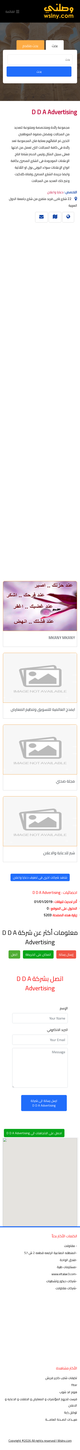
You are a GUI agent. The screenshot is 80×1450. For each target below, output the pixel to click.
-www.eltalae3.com (64, 1274)
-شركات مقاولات (66, 1288)
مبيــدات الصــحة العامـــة (61, 1419)
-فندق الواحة (68, 1260)
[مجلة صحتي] (40, 749)
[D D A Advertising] (55, 216)
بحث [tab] (55, 46)
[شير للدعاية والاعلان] (40, 821)
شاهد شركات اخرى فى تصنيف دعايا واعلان (40, 877)
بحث (39, 71)
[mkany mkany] (40, 606)
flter (74, 1385)
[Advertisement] (41, 400)
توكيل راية (70, 1412)
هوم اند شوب (68, 1392)
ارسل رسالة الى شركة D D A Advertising (44, 1103)
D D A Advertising (54, 112)
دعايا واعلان (55, 192)
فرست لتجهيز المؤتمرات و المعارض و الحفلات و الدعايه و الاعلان (41, 1402)
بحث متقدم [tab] (30, 46)
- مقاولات (70, 1246)
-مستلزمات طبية (67, 1267)
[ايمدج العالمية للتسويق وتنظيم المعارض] (40, 678)
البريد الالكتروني (57, 1030)
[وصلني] (58, 11)
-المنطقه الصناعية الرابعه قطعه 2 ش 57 (50, 1253)
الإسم (64, 1008)
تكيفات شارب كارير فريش (61, 1378)
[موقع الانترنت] (68, 216)
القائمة (10, 11)
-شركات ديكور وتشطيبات (61, 1281)
